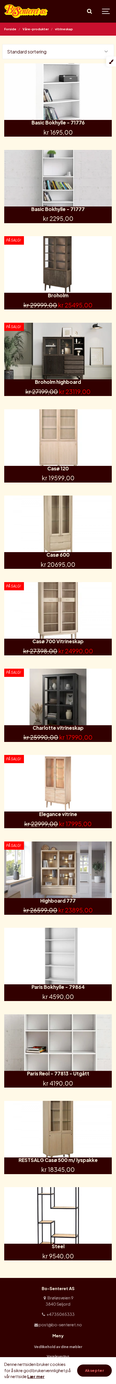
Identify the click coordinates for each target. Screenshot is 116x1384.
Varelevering (58, 1356)
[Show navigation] (106, 11)
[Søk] (89, 11)
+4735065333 (60, 1314)
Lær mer (35, 1376)
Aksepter (94, 1370)
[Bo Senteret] (26, 11)
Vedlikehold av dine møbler (58, 1346)
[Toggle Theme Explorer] (111, 61)
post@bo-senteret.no (60, 1324)
